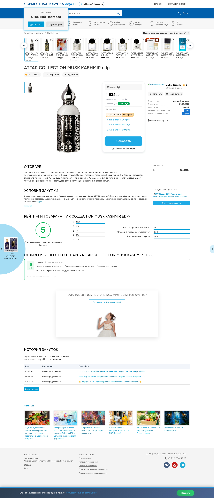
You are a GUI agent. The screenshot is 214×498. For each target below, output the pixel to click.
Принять (185, 493)
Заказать (123, 141)
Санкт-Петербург (39, 461)
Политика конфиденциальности (93, 469)
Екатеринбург (66, 461)
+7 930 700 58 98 (176, 458)
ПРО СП (158, 4)
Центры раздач (31, 458)
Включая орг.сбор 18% (115, 99)
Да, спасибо (36, 24)
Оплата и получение (88, 465)
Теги (26, 468)
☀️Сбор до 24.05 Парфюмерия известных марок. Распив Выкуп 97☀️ (110, 381)
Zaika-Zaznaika (173, 85)
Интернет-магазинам (88, 462)
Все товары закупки (171, 203)
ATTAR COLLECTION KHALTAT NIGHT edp (11, 256)
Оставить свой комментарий (107, 302)
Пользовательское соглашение (93, 473)
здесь (40, 201)
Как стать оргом (86, 454)
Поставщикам (85, 458)
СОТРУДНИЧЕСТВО (177, 4)
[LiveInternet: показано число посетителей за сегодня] (30, 481)
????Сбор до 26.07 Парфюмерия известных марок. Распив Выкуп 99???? (112, 371)
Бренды (27, 464)
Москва (27, 461)
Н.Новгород (53, 461)
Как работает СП (31, 454)
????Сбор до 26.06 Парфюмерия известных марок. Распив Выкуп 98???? (112, 376)
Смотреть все (31, 389)
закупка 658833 (49, 277)
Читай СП (29, 405)
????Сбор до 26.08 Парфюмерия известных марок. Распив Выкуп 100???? (170, 195)
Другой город (55, 24)
